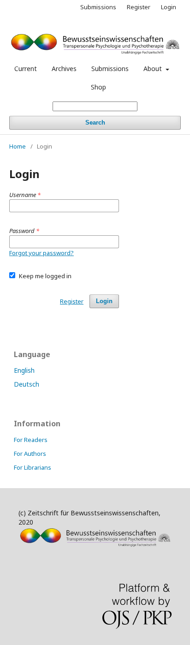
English (24, 370)
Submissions (110, 68)
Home (17, 146)
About (153, 68)
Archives (64, 68)
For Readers (31, 440)
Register (138, 7)
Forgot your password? (41, 253)
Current (25, 68)
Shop (98, 87)
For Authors (30, 453)
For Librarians (32, 467)
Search (95, 122)
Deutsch (26, 384)
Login (168, 7)
